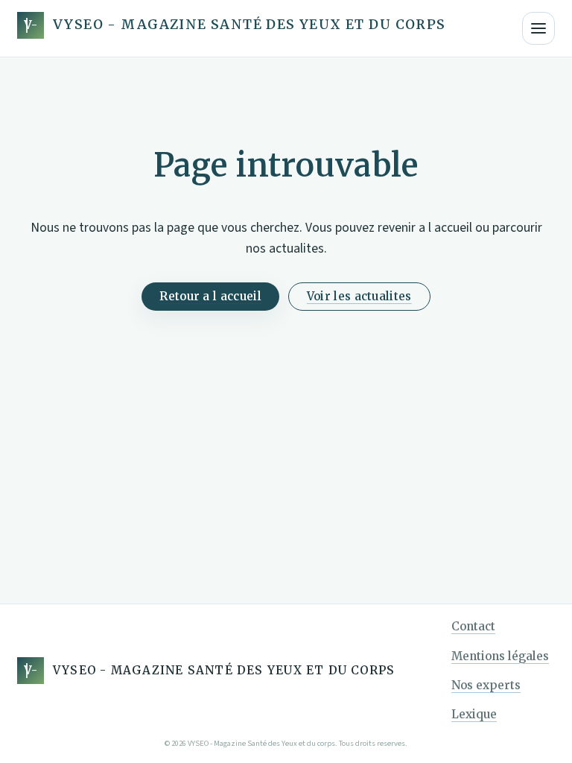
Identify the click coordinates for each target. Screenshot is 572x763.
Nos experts (486, 685)
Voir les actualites (359, 296)
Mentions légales (500, 656)
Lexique (474, 714)
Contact (473, 626)
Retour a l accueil (210, 296)
